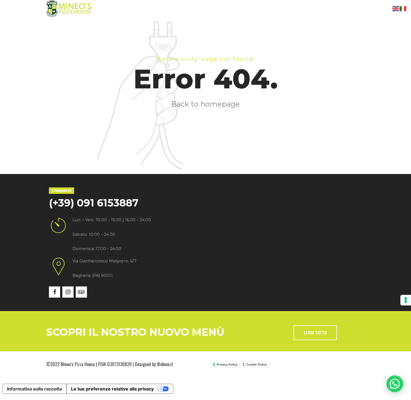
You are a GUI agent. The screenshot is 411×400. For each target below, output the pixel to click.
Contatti (266, 25)
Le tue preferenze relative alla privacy (112, 389)
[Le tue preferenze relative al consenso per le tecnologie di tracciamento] (405, 300)
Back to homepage (205, 104)
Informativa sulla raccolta (34, 389)
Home (67, 25)
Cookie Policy (256, 364)
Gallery (203, 25)
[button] (394, 383)
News (234, 25)
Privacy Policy (227, 364)
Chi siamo (100, 25)
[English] (396, 8)
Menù (173, 25)
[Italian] (403, 8)
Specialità (139, 25)
